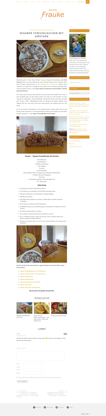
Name (18, 363)
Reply (65, 333)
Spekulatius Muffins (58, 315)
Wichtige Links (70, 1)
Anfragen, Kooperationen (75, 146)
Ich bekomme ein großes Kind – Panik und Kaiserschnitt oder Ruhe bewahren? (78, 130)
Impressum (72, 144)
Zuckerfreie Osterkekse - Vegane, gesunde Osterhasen (77, 104)
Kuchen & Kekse (39, 30)
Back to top (84, 414)
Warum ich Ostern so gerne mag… (79, 113)
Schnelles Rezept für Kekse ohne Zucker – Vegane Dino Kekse (79, 106)
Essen (38, 1)
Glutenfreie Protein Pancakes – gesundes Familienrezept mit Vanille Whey (79, 117)
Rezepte (46, 30)
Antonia (71, 124)
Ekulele (19, 1)
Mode (53, 1)
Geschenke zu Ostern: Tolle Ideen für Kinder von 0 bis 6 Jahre (78, 111)
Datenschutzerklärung (74, 141)
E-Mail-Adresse (19, 368)
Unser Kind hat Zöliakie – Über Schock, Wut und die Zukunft (79, 121)
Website (18, 373)
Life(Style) (60, 1)
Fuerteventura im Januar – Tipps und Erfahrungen (78, 125)
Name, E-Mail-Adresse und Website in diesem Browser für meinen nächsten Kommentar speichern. (40, 377)
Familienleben (46, 1)
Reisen (32, 1)
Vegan (52, 30)
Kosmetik (26, 1)
